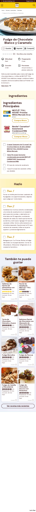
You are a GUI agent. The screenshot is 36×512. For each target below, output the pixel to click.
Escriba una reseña (24, 54)
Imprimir (19, 48)
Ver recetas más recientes (18, 406)
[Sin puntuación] (7, 54)
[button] (6, 86)
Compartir (30, 48)
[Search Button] (34, 5)
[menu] (2, 5)
